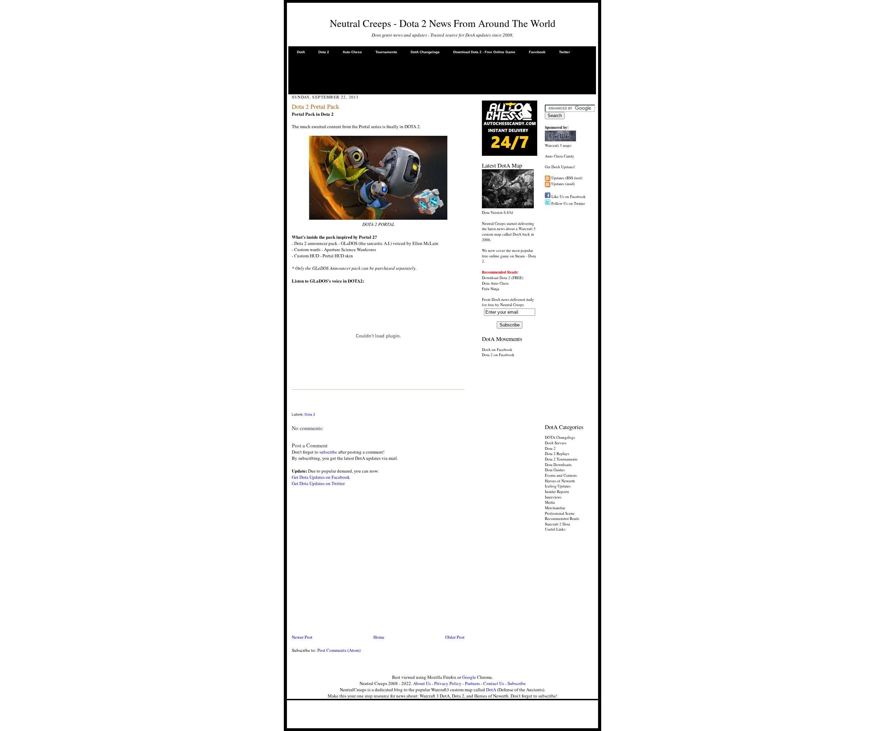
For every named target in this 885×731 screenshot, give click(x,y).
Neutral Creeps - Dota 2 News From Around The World (443, 23)
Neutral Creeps (512, 304)
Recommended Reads (562, 518)
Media (550, 502)
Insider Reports (557, 491)
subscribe (328, 452)
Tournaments (386, 52)
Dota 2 (323, 52)
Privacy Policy (448, 683)
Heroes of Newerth (560, 480)
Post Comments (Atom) (339, 650)
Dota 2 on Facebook (498, 354)
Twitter (564, 52)
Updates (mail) (563, 183)
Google (469, 677)
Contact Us (493, 683)
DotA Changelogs (425, 52)
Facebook (537, 52)
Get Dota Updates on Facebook (321, 477)
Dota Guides (555, 469)
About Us (422, 683)
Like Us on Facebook (568, 196)
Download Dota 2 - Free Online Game (484, 52)
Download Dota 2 (496, 277)
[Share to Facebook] (293, 399)
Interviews (553, 497)
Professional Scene (560, 513)
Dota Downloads (558, 464)
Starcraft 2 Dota (557, 523)
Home (378, 637)
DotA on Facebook (497, 349)
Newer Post (302, 637)
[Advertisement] (442, 73)
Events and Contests (561, 475)
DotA (301, 52)
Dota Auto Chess (495, 283)
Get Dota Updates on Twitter (318, 483)
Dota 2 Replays (557, 453)
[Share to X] (293, 407)
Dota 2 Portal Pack (315, 106)
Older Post (455, 637)
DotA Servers (555, 442)
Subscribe (516, 683)
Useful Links (555, 529)
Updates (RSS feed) (567, 177)
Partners (472, 683)
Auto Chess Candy (559, 156)
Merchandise (555, 507)
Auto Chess (352, 52)
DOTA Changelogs (560, 437)
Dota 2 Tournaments (561, 459)
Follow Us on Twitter (568, 203)
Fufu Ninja (490, 288)
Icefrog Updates (557, 485)
